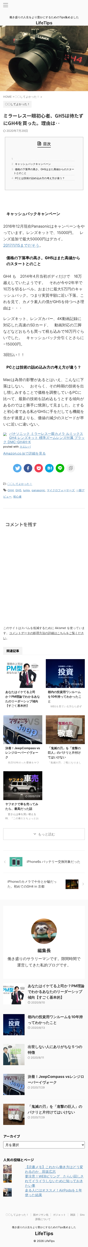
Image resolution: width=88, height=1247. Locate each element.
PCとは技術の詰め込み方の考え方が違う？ (39, 178)
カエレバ (25, 446)
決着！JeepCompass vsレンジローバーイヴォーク (22, 752)
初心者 (17, 496)
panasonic (38, 490)
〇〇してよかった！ (19, 484)
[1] (44, 159)
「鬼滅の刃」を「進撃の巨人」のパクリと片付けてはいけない (64, 752)
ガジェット (59, 1214)
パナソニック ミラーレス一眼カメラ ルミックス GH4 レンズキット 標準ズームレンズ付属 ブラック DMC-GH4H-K (44, 437)
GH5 (18, 490)
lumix (26, 490)
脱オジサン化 (40, 1214)
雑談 (72, 1214)
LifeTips (46, 22)
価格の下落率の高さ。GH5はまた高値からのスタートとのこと (44, 171)
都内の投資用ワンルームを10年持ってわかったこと (64, 696)
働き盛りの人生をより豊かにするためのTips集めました (44, 1227)
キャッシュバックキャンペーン (32, 164)
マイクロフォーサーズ (61, 490)
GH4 (11, 490)
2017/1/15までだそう (21, 245)
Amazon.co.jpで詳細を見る (24, 453)
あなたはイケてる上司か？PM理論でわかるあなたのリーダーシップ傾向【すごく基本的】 (56, 991)
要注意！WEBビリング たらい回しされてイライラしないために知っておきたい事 (54, 1181)
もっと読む (46, 834)
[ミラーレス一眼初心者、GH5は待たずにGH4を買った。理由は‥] (49, 468)
